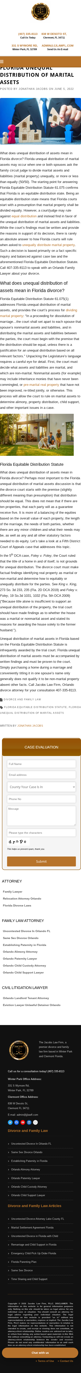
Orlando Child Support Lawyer (23, 972)
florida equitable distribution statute (35, 707)
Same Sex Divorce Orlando (21, 938)
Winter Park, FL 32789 (20, 1090)
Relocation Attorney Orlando (22, 898)
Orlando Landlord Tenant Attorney (26, 998)
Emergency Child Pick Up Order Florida (33, 1253)
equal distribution (24, 216)
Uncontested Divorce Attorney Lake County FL (37, 1218)
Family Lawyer (12, 891)
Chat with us (40, 1353)
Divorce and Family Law (22, 699)
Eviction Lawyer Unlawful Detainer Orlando (32, 1005)
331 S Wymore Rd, (18, 1085)
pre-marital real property (41, 385)
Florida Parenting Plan (23, 1261)
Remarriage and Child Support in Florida (33, 1244)
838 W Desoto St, (18, 1103)
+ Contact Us (65, 1361)
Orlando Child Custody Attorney (24, 965)
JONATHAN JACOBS (33, 88)
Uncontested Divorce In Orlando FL (27, 931)
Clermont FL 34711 (18, 1108)
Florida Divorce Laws (17, 905)
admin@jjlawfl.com (27, 1114)
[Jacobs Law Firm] (40, 12)
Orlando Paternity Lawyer (20, 958)
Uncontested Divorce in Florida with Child (34, 1236)
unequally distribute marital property (48, 245)
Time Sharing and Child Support (29, 1279)
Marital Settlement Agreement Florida (32, 1227)
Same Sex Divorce (22, 1270)
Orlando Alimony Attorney (20, 951)
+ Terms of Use (45, 1361)
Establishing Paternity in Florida (24, 945)
